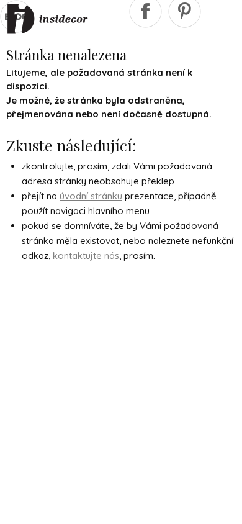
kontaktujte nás (86, 255)
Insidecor (47, 19)
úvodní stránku (91, 196)
